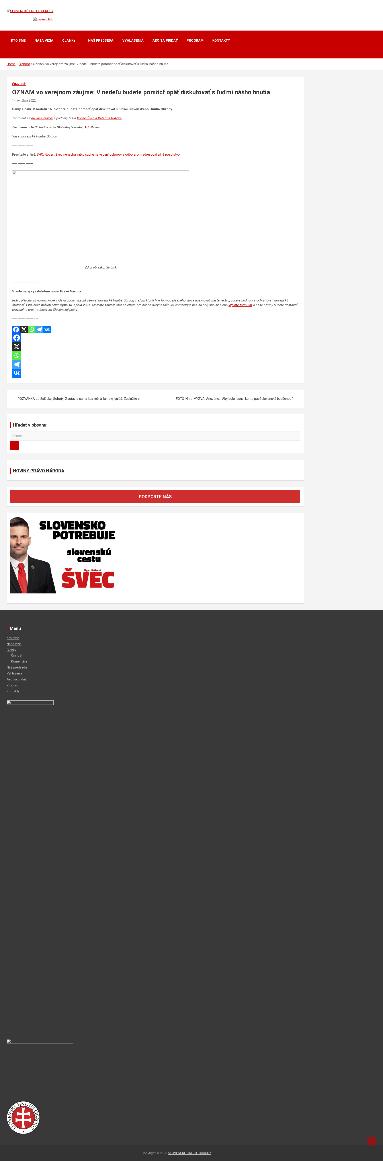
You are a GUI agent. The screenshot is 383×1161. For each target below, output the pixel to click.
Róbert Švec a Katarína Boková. (99, 118)
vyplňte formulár (240, 305)
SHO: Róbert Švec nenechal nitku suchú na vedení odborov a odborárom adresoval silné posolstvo (108, 154)
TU (86, 127)
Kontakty (221, 40)
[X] (24, 329)
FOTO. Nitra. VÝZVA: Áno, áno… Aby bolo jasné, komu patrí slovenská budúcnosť (234, 399)
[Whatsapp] (31, 329)
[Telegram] (39, 329)
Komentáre (19, 661)
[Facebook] (16, 329)
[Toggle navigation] (12, 52)
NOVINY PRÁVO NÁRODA (38, 470)
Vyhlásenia (133, 40)
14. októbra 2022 (24, 100)
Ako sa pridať (165, 40)
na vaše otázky (42, 118)
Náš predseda (100, 40)
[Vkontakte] (47, 329)
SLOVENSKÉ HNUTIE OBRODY (189, 1153)
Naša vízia (44, 40)
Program (195, 40)
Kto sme (18, 40)
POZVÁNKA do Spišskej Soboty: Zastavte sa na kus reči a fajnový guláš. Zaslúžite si (79, 399)
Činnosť (19, 84)
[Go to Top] (371, 1141)
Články (69, 40)
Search (14, 445)
